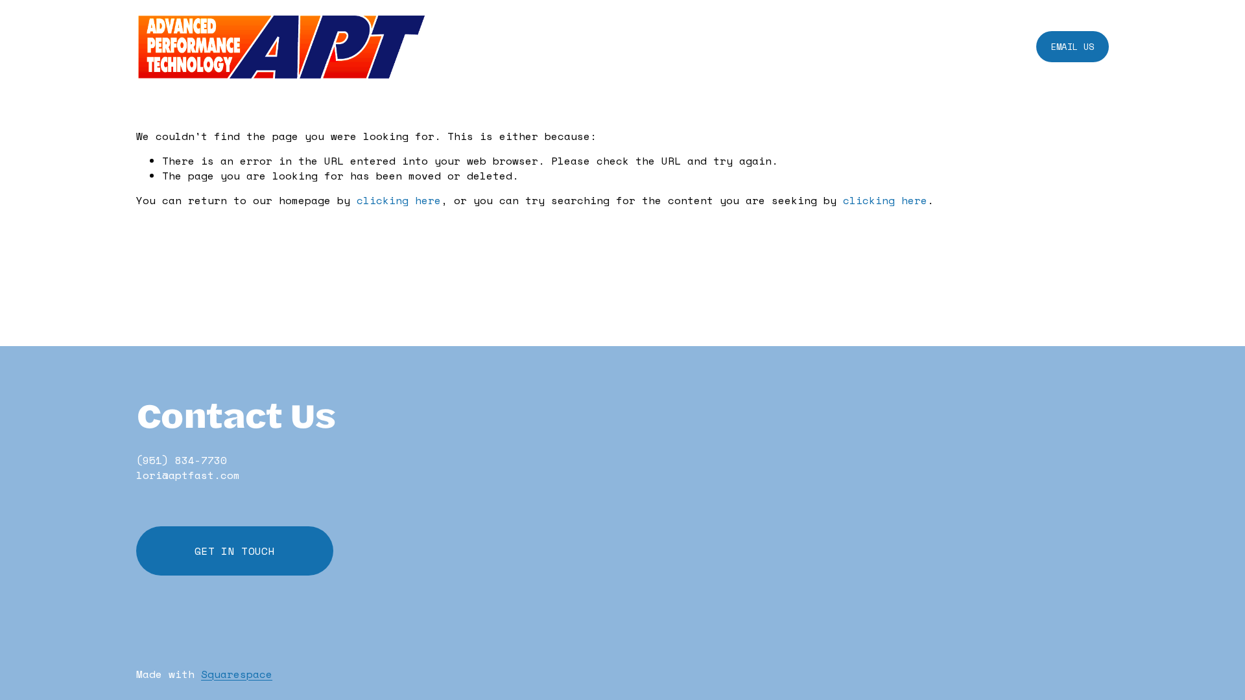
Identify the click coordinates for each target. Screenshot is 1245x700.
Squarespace (236, 674)
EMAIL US (1072, 46)
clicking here (399, 200)
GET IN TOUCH (235, 551)
